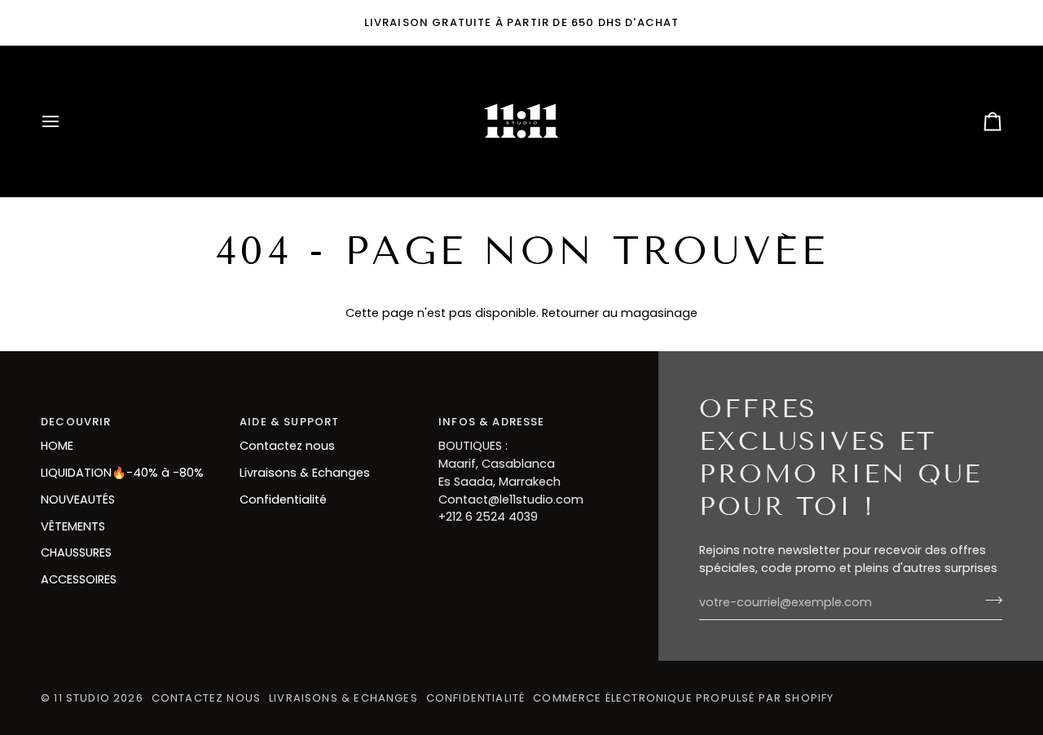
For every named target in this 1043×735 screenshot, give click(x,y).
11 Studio (82, 698)
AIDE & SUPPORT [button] (289, 421)
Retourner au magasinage (620, 313)
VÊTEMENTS (73, 526)
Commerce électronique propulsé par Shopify (683, 698)
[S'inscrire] (988, 601)
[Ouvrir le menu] (65, 121)
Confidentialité (283, 499)
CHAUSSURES (76, 552)
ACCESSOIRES (79, 579)
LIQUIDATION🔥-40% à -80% (122, 472)
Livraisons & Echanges (305, 472)
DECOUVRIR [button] (76, 421)
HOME (57, 446)
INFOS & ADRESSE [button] (491, 421)
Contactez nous (287, 446)
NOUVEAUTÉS (78, 499)
